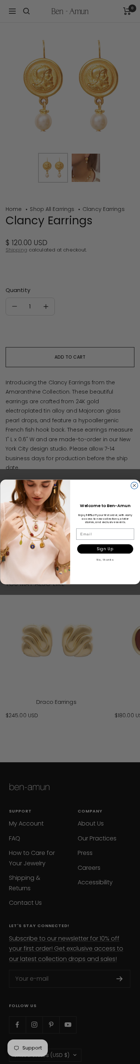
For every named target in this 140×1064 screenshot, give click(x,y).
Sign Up (105, 548)
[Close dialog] (134, 485)
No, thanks (104, 559)
